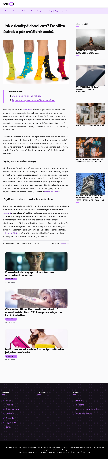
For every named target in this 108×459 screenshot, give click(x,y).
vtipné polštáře (10, 233)
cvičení (7, 213)
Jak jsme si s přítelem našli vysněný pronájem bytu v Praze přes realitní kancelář (90, 198)
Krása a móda (27, 11)
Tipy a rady (59, 11)
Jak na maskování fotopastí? (90, 126)
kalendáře (27, 110)
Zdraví (68, 11)
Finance (16, 11)
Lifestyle (39, 11)
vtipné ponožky (51, 192)
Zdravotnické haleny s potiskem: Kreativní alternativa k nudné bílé (29, 273)
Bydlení (7, 11)
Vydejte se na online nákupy (26, 96)
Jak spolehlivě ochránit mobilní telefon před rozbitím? (87, 89)
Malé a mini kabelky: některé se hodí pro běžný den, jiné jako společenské (34, 351)
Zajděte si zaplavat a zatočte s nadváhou (33, 100)
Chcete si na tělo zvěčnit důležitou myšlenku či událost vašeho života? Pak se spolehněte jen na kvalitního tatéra (33, 312)
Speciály (49, 11)
